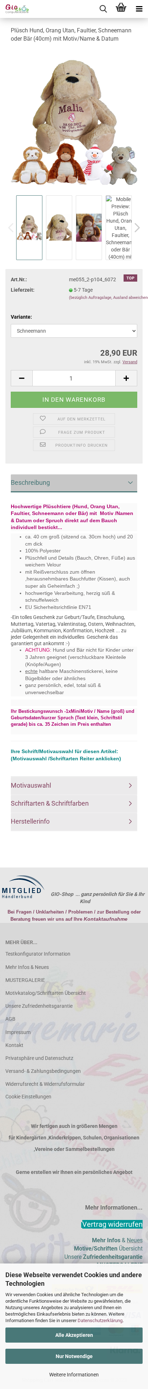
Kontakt (14, 1045)
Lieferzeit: (22, 290)
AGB (10, 1019)
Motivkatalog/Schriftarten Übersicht (45, 993)
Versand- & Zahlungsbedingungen (43, 1071)
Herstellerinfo (30, 821)
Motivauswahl (31, 785)
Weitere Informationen (74, 1374)
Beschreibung (30, 482)
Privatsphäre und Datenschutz (39, 1058)
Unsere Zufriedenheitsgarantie (39, 1006)
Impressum (18, 1032)
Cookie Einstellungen (28, 1096)
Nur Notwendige (74, 1356)
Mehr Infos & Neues (27, 967)
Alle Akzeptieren (74, 1335)
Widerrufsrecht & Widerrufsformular (45, 1084)
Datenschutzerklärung (100, 1320)
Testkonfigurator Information (37, 954)
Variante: (21, 317)
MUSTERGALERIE (25, 980)
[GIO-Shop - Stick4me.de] (14, 9)
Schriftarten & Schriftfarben (50, 803)
